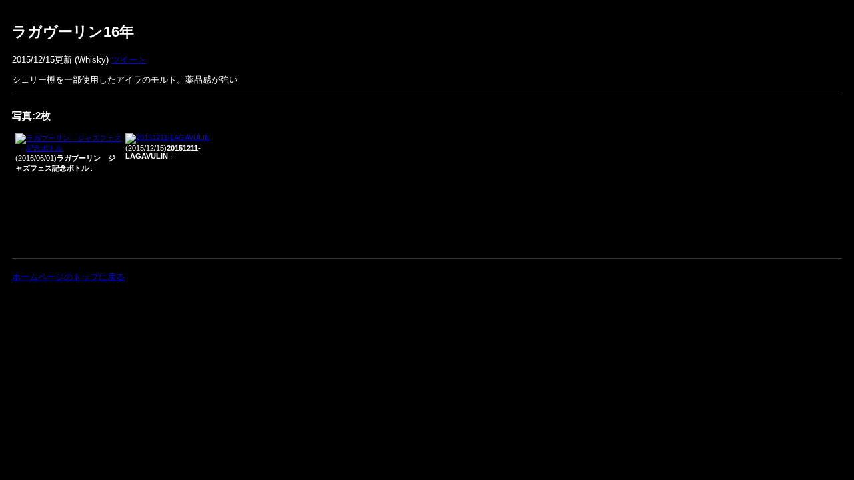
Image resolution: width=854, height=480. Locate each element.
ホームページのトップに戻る (68, 277)
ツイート (128, 60)
